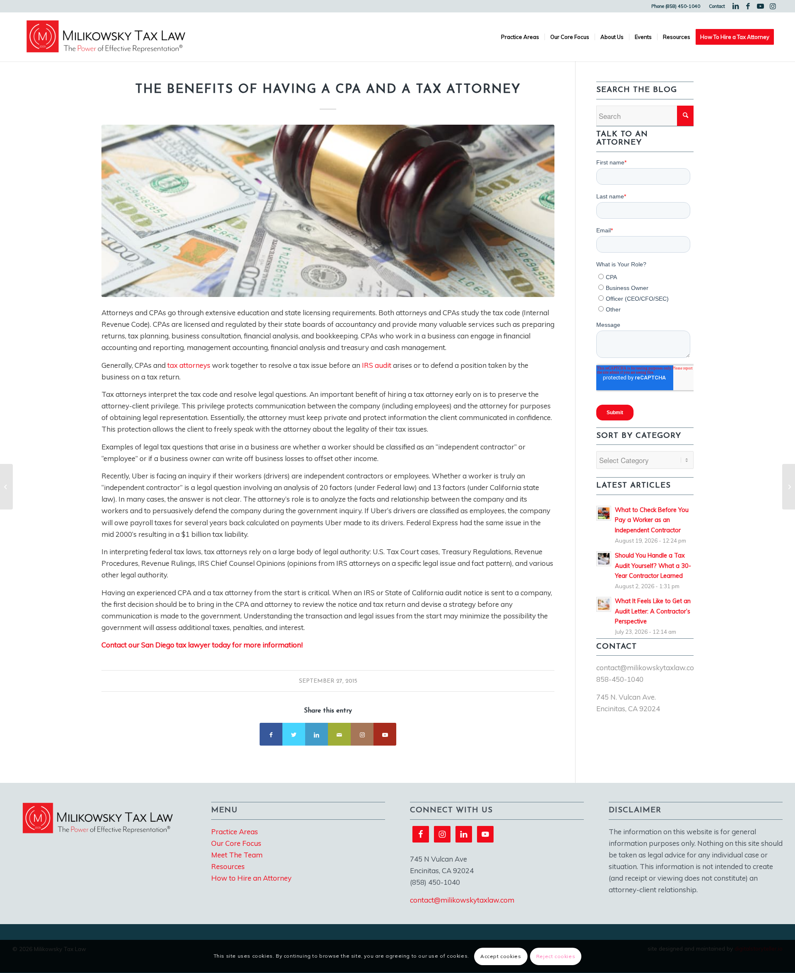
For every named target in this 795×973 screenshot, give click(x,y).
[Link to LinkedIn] (736, 6)
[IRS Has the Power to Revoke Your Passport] (6, 486)
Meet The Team (237, 854)
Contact (717, 6)
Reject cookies (555, 956)
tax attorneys (188, 365)
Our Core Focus (236, 843)
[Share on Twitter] (293, 734)
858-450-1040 (619, 679)
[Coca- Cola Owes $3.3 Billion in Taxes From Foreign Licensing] (788, 486)
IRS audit (376, 365)
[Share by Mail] (339, 734)
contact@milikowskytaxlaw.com (648, 667)
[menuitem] (676, 6)
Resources (228, 866)
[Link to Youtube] (760, 6)
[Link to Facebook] (748, 6)
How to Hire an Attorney (251, 878)
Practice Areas (234, 831)
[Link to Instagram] (773, 6)
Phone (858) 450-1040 (675, 6)
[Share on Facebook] (271, 734)
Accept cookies (500, 956)
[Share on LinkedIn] (316, 734)
